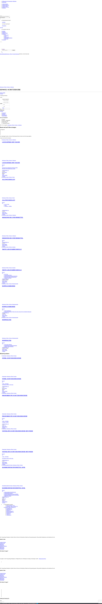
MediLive (3, 500)
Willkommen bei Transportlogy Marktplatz (9, 1)
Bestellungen (6, 36)
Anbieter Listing (5, 33)
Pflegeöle (8, 510)
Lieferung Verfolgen (5, 6)
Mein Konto (4, 2)
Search (14, 50)
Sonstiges (13, 247)
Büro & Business (10, 505)
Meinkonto (4, 34)
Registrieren (4, 25)
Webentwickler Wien (42, 558)
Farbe (1, 103)
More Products (4, 115)
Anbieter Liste (2, 543)
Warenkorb (4, 39)
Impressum (2, 544)
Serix (3, 390)
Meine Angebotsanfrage (8, 37)
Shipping (3, 113)
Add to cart (2, 110)
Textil (3, 174)
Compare (1, 93)
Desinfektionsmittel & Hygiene (7, 465)
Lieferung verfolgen (3, 546)
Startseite (3, 31)
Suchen (3, 49)
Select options (4, 172)
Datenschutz (2, 545)
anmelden (3, 22)
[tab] (52, 113)
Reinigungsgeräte (15, 283)
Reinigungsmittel (10, 512)
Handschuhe (4, 355)
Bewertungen (4, 114)
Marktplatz (4, 7)
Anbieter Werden (5, 4)
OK (37, 603)
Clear (3, 107)
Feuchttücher (9, 508)
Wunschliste (6, 38)
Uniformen (12, 87)
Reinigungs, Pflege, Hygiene (5, 87)
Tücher (13, 177)
